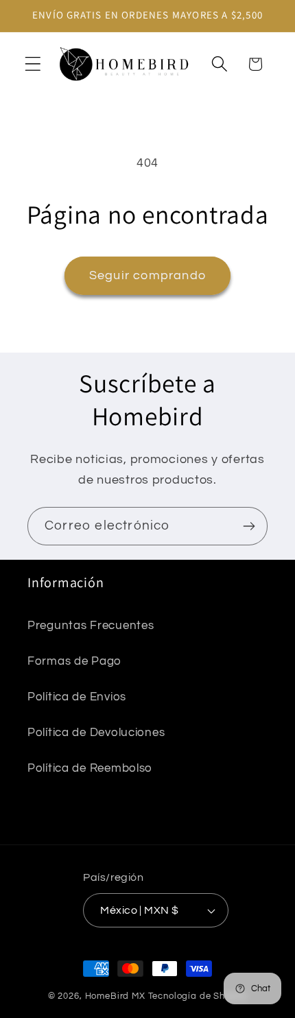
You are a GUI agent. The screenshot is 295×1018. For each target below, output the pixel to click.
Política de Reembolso (89, 768)
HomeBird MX (115, 996)
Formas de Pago (74, 661)
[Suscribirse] (249, 526)
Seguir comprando (147, 275)
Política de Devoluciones (96, 732)
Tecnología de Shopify (198, 996)
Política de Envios (76, 697)
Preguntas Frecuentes (90, 625)
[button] (33, 64)
